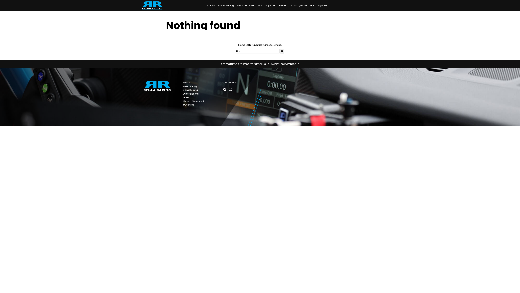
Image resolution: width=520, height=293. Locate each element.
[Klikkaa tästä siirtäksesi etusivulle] (152, 5)
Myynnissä (324, 5)
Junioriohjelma (266, 5)
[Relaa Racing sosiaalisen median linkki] (225, 89)
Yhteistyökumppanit (303, 5)
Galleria (282, 5)
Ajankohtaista (245, 5)
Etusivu (211, 5)
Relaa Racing (226, 5)
